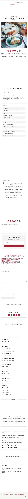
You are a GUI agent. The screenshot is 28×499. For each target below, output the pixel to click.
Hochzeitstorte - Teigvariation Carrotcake (13, 255)
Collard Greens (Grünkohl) (14, 253)
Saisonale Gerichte (9, 360)
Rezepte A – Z (5, 465)
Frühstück (7, 348)
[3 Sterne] (5, 89)
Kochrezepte (7, 353)
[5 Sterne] (7, 89)
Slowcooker (5, 392)
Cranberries (5, 373)
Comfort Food (6, 368)
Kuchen (10, 224)
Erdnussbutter (6, 376)
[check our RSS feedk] (18, 489)
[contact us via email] (16, 489)
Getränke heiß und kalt (9, 351)
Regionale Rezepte (9, 358)
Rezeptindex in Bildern (7, 466)
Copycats (5, 371)
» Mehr (17, 423)
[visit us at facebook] (22, 10)
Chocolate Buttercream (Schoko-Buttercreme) (10, 259)
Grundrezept (4, 224)
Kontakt (7, 494)
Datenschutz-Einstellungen (19, 494)
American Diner (6, 364)
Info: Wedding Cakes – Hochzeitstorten (9, 263)
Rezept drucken (7, 85)
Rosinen (15, 224)
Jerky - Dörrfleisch (6, 383)
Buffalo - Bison (6, 366)
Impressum (11, 494)
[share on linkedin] (5, 229)
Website (2, 289)
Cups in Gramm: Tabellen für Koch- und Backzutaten (13, 474)
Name (2, 284)
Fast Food (7, 344)
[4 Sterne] (6, 89)
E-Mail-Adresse (4, 286)
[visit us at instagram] (11, 315)
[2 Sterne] (4, 89)
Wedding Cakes (13, 16)
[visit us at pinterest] (14, 315)
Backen (6, 339)
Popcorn (5, 390)
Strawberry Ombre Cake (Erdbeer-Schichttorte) (10, 261)
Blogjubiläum (5, 341)
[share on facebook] (1, 229)
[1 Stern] (3, 89)
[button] (8, 51)
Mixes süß (5, 387)
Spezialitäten (7, 362)
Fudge (4, 380)
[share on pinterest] (4, 229)
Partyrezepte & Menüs (9, 355)
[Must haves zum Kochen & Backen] (14, 324)
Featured (5, 346)
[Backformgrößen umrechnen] (14, 456)
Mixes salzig (5, 385)
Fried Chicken (6, 378)
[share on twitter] (2, 229)
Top (25, 496)
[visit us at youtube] (16, 315)
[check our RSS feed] (26, 10)
